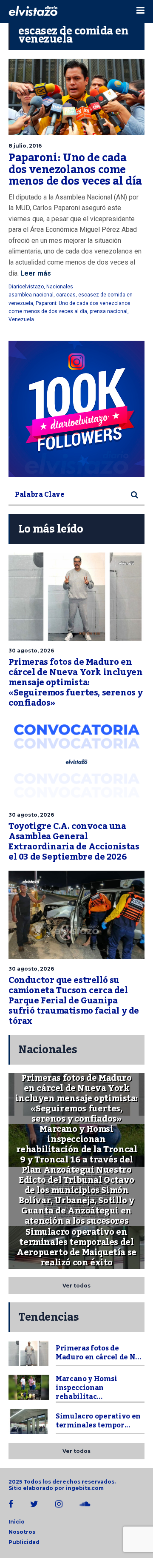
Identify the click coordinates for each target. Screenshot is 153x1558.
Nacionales (59, 287)
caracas (66, 295)
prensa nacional (109, 311)
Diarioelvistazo (26, 287)
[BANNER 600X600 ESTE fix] (76, 409)
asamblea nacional (31, 295)
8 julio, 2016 (25, 145)
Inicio (16, 1521)
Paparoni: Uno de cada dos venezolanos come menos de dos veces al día (75, 169)
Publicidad (24, 1542)
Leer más (35, 273)
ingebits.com (85, 1488)
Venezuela (21, 319)
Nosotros (21, 1532)
